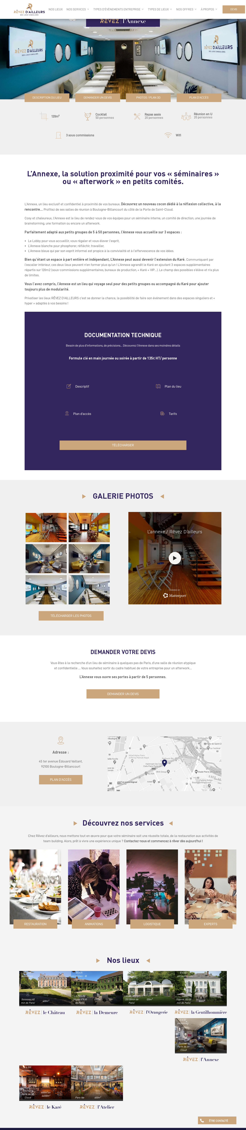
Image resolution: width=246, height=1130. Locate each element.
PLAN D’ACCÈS (199, 98)
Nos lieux (56, 9)
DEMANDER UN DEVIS (97, 98)
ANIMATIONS (94, 925)
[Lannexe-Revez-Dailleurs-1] (46, 542)
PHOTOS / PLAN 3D (148, 98)
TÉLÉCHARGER (123, 446)
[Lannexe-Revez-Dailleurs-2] (89, 542)
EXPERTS (210, 925)
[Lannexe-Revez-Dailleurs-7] (46, 573)
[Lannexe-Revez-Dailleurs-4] (89, 573)
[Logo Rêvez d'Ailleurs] (29, 9)
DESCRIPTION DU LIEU (47, 98)
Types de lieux (158, 9)
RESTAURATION (35, 925)
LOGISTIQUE (152, 925)
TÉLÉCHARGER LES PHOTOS (71, 617)
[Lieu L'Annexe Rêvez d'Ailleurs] (46, 604)
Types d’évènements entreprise (116, 9)
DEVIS (233, 9)
